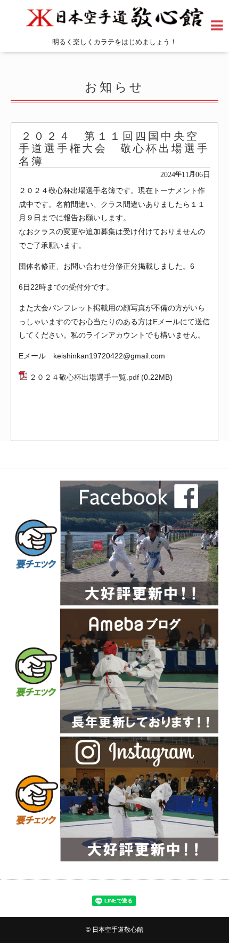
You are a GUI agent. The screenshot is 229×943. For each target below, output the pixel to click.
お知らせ (115, 87)
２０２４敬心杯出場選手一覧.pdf (84, 377)
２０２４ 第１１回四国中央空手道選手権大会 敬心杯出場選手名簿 (114, 149)
